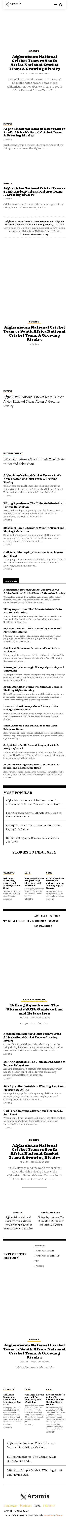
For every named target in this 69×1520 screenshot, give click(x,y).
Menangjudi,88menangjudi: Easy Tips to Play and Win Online (34, 882)
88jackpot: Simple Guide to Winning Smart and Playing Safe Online (33, 529)
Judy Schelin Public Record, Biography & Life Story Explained (31, 746)
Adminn (7, 198)
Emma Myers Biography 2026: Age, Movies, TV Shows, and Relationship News (31, 766)
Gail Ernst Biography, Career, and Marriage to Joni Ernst (33, 554)
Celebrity (8, 872)
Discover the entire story (35, 234)
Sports (7, 183)
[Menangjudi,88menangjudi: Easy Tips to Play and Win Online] (34, 864)
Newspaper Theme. (53, 1515)
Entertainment (13, 453)
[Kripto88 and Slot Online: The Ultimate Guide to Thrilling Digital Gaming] (56, 864)
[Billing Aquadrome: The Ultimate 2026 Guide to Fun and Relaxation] (34, 431)
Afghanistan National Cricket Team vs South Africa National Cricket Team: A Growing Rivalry (34, 192)
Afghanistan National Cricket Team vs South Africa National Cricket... (31, 1445)
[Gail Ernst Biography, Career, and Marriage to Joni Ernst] (13, 864)
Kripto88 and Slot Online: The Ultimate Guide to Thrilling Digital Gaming (32, 688)
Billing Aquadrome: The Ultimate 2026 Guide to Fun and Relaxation (34, 461)
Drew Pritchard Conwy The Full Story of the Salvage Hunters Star (30, 707)
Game (27, 872)
